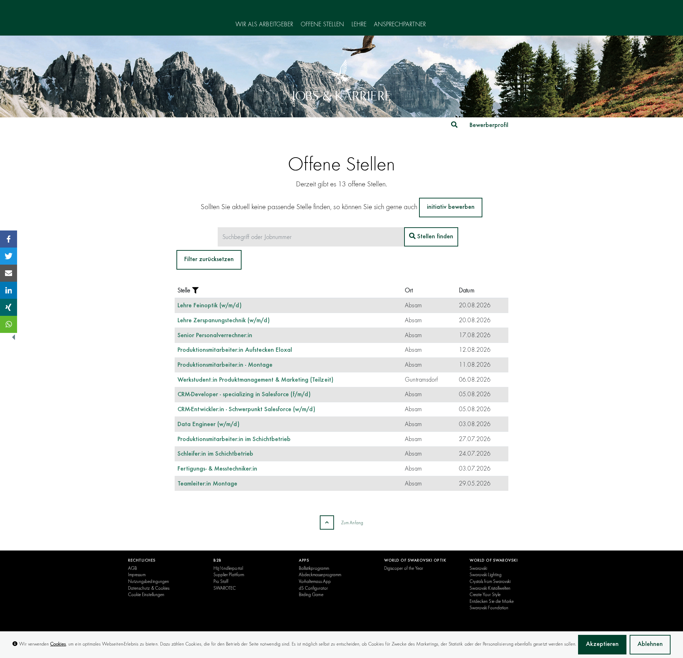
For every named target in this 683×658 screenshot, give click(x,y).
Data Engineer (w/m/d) (208, 424)
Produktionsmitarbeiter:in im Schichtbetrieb (234, 439)
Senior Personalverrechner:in (215, 336)
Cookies (58, 644)
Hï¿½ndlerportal (228, 568)
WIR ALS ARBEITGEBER (264, 24)
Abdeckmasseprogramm (320, 574)
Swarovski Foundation (489, 607)
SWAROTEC (224, 588)
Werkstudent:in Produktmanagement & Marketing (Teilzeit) (255, 380)
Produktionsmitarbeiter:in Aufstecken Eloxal (235, 350)
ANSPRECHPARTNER (400, 24)
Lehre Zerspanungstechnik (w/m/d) (224, 321)
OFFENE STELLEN (322, 24)
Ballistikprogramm (314, 568)
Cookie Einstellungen (146, 594)
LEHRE (358, 24)
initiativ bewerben (451, 207)
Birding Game (311, 594)
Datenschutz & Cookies (148, 588)
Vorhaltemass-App (315, 581)
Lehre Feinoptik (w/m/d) (210, 306)
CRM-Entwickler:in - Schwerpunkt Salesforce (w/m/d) (247, 410)
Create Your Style (485, 594)
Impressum (136, 574)
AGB (132, 568)
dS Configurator (313, 588)
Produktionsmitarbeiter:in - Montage (225, 365)
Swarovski (478, 568)
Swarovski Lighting (486, 574)
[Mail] (8, 273)
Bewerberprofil (489, 125)
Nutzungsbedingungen (148, 581)
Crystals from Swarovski (490, 581)
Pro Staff (220, 581)
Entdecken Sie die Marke (492, 601)
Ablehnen (650, 644)
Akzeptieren (602, 644)
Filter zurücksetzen (209, 259)
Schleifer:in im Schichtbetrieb (216, 454)
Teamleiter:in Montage (207, 484)
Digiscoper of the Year (403, 568)
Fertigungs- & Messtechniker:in (218, 469)
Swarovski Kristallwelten (490, 588)
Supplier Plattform (228, 574)
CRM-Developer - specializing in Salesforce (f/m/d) (244, 395)
